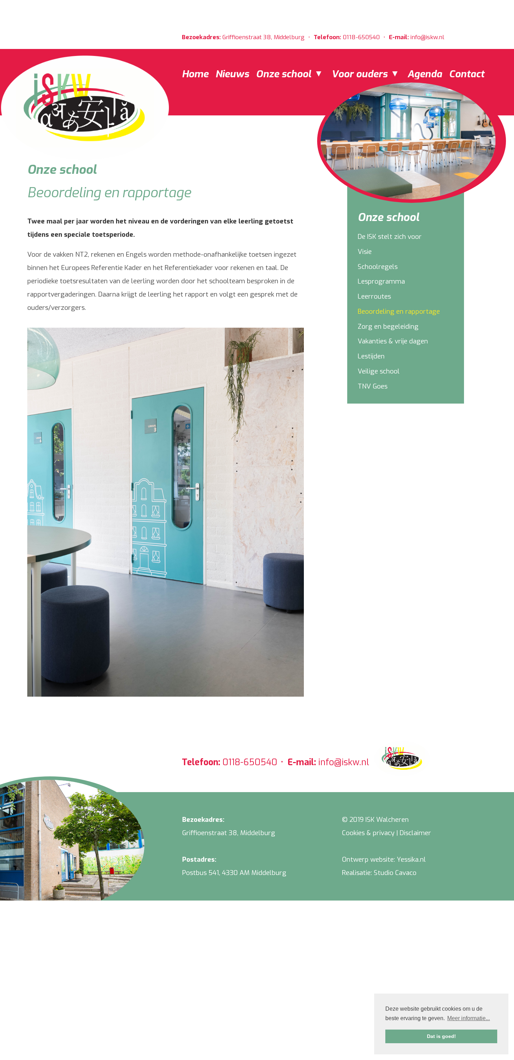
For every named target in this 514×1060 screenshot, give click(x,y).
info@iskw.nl (427, 37)
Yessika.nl (411, 859)
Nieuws (232, 73)
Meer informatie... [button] (468, 1018)
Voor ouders (360, 73)
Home (195, 73)
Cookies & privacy (368, 832)
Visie (365, 251)
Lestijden (371, 356)
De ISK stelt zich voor (390, 236)
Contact (466, 73)
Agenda (424, 73)
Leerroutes (374, 296)
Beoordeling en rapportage (399, 311)
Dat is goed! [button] (441, 1036)
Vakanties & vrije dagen (393, 341)
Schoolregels (378, 266)
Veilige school (379, 371)
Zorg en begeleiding (388, 326)
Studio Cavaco (395, 872)
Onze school (285, 73)
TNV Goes (372, 386)
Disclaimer (415, 832)
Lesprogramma (381, 281)
